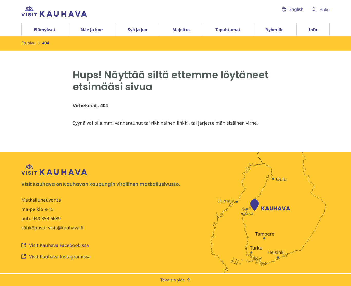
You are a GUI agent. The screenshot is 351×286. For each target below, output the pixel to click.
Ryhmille (274, 29)
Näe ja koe (92, 29)
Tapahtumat (228, 29)
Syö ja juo (137, 29)
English (296, 9)
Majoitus (181, 29)
